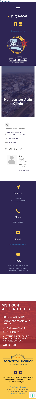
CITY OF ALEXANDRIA (14, 327)
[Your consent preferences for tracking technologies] (32, 395)
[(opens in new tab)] (18, 59)
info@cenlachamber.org (18, 244)
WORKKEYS (9, 344)
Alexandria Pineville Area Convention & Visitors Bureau (16, 338)
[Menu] (18, 8)
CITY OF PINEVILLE (13, 331)
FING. (24, 381)
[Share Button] (7, 125)
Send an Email (24, 170)
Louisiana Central (14, 316)
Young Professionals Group (16, 322)
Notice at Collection (18, 394)
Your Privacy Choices (18, 387)
